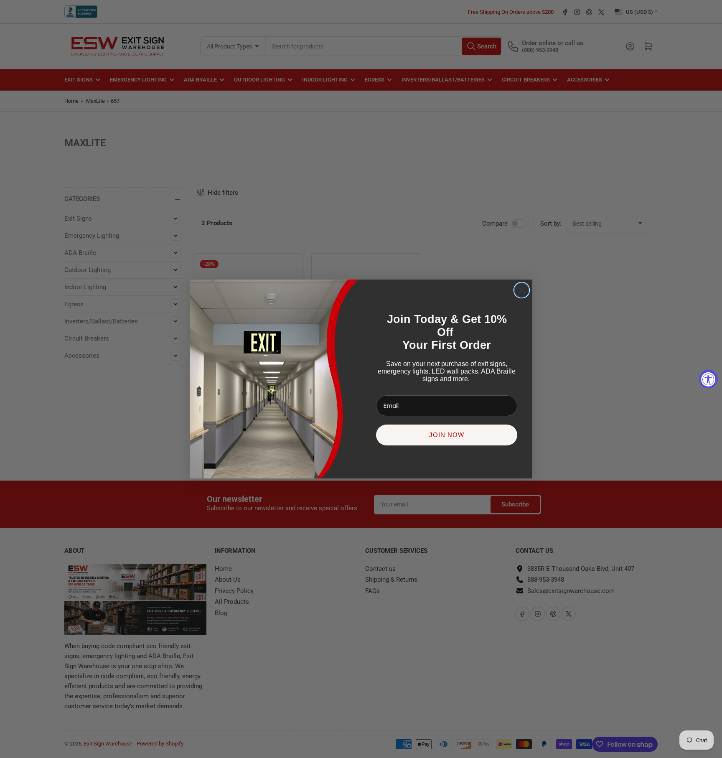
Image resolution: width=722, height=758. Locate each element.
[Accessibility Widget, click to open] (708, 379)
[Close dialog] (521, 290)
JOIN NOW (446, 434)
